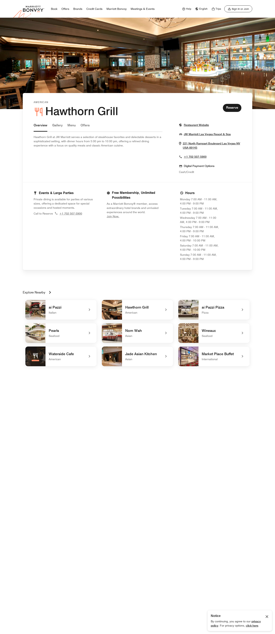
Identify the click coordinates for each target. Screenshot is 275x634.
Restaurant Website (196, 125)
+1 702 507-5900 (195, 156)
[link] (186, 8)
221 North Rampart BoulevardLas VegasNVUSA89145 (211, 145)
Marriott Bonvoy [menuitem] (116, 8)
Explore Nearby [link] (34, 292)
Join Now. (126, 216)
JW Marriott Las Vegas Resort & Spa (207, 134)
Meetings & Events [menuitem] (143, 8)
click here (252, 625)
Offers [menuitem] (65, 8)
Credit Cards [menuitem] (94, 8)
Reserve (232, 107)
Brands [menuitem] (77, 8)
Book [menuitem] (54, 8)
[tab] (40, 127)
